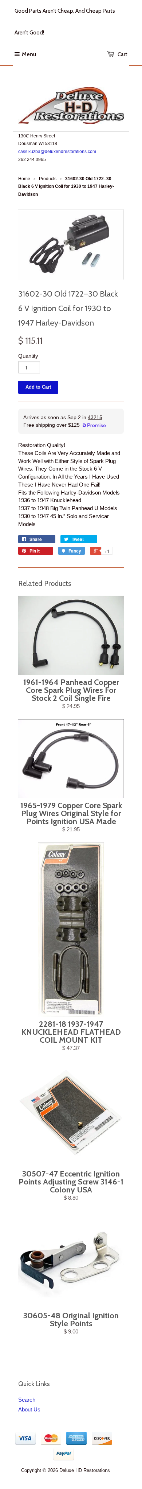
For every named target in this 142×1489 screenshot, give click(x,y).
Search (26, 1400)
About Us (29, 1409)
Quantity (28, 356)
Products (47, 178)
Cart (122, 54)
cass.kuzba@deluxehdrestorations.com (57, 151)
